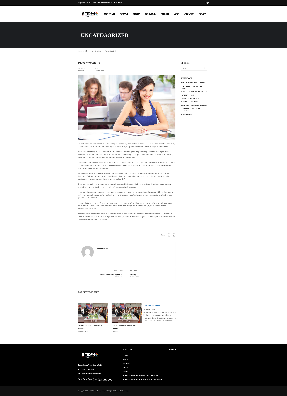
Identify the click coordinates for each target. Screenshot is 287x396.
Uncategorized (187, 114)
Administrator (83, 70)
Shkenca (136, 14)
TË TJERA (202, 14)
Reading (133, 274)
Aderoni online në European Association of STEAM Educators (143, 379)
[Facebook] (168, 235)
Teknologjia (150, 14)
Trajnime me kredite (84, 3)
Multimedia (126, 363)
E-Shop (125, 371)
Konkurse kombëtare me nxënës (194, 92)
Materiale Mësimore (189, 102)
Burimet (125, 359)
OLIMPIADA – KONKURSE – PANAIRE (194, 105)
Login (207, 3)
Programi (124, 14)
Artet (176, 14)
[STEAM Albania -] (89, 15)
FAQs (94, 3)
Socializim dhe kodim (152, 305)
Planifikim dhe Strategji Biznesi (111, 274)
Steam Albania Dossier (104, 3)
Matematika (189, 14)
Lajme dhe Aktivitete (190, 98)
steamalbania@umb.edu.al (91, 373)
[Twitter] (173, 235)
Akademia (126, 356)
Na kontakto (118, 3)
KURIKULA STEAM (187, 95)
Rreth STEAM (109, 14)
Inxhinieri (165, 14)
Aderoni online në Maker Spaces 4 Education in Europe (140, 375)
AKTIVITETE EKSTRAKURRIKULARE (193, 83)
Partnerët (125, 367)
